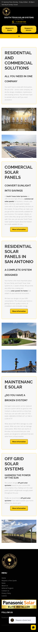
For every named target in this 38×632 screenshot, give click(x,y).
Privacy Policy (6, 593)
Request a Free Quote (9, 581)
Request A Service (28, 29)
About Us (5, 586)
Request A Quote (9, 29)
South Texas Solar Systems (19, 18)
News (3, 583)
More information (19, 229)
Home (4, 578)
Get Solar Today (19, 19)
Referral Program (7, 588)
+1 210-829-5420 (21, 22)
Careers (4, 596)
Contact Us (5, 591)
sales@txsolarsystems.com (19, 23)
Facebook (5, 617)
